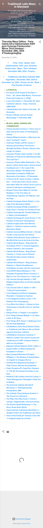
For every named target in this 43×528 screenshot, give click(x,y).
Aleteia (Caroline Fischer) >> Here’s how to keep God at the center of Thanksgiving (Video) (23, 131)
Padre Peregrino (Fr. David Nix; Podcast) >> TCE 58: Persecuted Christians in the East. (22, 371)
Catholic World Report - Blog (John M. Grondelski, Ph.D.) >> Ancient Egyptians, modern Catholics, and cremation (22, 246)
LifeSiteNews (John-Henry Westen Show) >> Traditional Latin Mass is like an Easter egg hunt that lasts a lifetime (23, 329)
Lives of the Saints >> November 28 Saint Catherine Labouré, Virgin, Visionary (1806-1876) (23, 104)
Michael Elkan (26, 523)
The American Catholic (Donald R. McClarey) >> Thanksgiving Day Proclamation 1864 (19, 388)
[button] (39, 42)
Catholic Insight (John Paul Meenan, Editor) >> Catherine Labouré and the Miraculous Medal (21, 226)
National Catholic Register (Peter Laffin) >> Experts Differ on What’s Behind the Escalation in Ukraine (23, 349)
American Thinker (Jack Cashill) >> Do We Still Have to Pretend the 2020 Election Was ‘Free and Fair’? (23, 156)
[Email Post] (7, 433)
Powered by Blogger (23, 519)
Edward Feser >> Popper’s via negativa (22, 313)
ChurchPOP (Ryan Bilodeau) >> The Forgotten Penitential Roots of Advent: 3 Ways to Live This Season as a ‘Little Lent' (23, 273)
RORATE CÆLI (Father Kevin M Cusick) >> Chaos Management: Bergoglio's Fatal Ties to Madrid (23, 379)
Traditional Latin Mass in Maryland (21, 5)
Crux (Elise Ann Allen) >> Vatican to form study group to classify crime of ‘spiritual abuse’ (22, 307)
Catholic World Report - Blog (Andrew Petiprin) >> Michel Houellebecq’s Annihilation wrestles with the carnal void (23, 265)
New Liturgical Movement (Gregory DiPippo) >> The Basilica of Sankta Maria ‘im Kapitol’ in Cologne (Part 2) (22, 357)
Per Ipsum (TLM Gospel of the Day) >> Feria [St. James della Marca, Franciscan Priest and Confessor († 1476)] (23, 95)
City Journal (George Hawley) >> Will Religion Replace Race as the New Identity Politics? (23, 282)
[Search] (39, 4)
